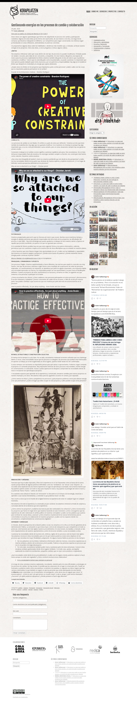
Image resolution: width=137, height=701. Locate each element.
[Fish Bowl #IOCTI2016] (94, 221)
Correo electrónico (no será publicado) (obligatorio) (29, 604)
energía (30, 589)
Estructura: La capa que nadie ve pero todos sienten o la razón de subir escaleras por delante (109, 143)
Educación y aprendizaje (101, 42)
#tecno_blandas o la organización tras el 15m (26, 258)
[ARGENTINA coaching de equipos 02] (103, 228)
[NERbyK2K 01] (113, 245)
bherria (19, 589)
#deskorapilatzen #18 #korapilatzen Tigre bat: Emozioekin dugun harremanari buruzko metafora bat (108, 194)
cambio (20, 588)
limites (41, 589)
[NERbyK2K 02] (113, 235)
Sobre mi (95, 11)
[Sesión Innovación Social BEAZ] (103, 213)
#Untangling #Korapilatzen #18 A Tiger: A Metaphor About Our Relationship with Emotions (109, 189)
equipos (25, 588)
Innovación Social (48, 588)
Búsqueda (93, 31)
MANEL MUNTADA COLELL (103, 159)
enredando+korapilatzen (24, 12)
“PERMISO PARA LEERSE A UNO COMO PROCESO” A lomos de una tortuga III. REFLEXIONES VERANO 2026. (106, 180)
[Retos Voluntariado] (103, 235)
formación (32, 588)
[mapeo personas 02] (113, 220)
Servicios (103, 11)
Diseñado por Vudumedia (20, 697)
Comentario (17, 618)
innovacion (39, 588)
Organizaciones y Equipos (102, 48)
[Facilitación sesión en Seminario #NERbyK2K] (94, 242)
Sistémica (97, 50)
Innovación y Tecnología (101, 46)
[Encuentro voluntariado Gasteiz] (94, 213)
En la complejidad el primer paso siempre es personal (34, 560)
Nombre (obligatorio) (20, 598)
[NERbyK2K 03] (94, 228)
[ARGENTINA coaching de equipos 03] (103, 262)
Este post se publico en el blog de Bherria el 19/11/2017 (29, 34)
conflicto (24, 589)
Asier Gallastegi (19, 31)
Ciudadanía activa (99, 40)
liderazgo (57, 588)
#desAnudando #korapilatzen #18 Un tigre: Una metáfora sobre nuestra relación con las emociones (109, 167)
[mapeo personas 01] (103, 220)
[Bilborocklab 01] (94, 235)
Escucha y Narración (100, 44)
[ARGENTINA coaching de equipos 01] (113, 255)
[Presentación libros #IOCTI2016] (113, 228)
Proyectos (112, 11)
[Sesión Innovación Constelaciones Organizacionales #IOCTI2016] (94, 255)
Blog (88, 11)
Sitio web (16, 611)
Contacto (121, 11)
